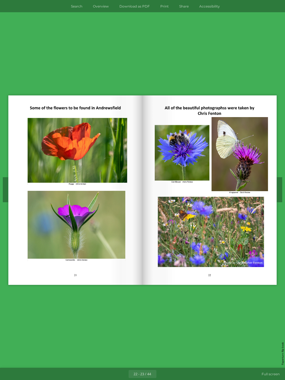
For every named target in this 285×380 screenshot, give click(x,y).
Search (76, 6)
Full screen (271, 374)
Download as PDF (134, 6)
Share (184, 6)
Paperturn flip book (282, 353)
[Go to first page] (110, 374)
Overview (101, 6)
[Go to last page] (175, 374)
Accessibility (209, 6)
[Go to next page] (162, 374)
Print (164, 6)
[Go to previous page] (122, 374)
